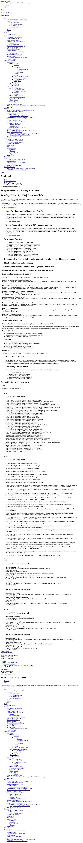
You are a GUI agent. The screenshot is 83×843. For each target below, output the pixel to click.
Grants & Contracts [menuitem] (15, 124)
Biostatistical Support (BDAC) (18, 798)
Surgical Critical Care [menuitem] (15, 98)
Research (16, 744)
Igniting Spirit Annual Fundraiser (15, 813)
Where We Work (11, 819)
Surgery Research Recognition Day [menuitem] (16, 159)
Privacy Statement (68, 685)
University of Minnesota (16, 685)
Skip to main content (6, 1)
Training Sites (17, 752)
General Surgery (14, 734)
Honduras (12, 820)
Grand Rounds (11, 835)
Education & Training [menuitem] (9, 60)
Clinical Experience (19, 750)
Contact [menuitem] (9, 30)
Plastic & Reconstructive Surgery (15, 723)
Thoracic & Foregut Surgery (14, 725)
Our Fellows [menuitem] (17, 92)
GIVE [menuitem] (8, 28)
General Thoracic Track (20, 762)
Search (3, 10)
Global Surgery (8, 809)
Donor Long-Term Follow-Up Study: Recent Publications (25, 804)
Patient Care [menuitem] (7, 156)
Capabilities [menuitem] (13, 114)
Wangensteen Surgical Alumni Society (17, 690)
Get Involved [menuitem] (10, 145)
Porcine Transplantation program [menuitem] (18, 57)
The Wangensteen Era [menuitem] (16, 24)
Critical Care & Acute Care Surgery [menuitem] (16, 46)
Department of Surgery (6, 12)
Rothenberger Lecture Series (14, 836)
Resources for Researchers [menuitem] (14, 123)
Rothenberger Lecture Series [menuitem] (14, 165)
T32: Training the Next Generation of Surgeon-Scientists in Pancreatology (26, 776)
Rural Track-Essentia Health (21, 747)
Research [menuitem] (16, 73)
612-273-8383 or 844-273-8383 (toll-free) (22, 665)
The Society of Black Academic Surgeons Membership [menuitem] (21, 168)
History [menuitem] (9, 21)
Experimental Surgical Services (15, 784)
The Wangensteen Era (16, 695)
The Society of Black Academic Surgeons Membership (21, 839)
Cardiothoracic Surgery (13, 709)
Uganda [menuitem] (12, 154)
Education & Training (9, 731)
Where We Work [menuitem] (11, 148)
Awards (16, 746)
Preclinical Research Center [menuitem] (14, 120)
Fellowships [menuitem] (10, 86)
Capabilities (13, 785)
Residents (16, 736)
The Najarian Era (14, 696)
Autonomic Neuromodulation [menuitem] (14, 37)
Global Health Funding (13, 814)
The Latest (10, 817)
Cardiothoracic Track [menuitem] (19, 89)
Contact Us (3, 661)
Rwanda (12, 822)
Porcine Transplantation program (18, 728)
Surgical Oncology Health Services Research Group (20, 781)
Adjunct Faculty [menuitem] (11, 34)
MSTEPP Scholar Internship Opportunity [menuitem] (17, 170)
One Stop (6, 5)
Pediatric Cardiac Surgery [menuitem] (13, 49)
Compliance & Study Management (19, 787)
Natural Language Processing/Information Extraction (20, 788)
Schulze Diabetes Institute (13, 800)
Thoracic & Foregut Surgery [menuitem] (14, 54)
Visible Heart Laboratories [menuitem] (14, 136)
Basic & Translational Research (15, 782)
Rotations (19, 739)
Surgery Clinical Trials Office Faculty (20, 806)
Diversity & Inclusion (9, 838)
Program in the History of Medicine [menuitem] (16, 121)
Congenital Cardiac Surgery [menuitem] (17, 97)
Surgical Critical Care (15, 769)
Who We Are (10, 826)
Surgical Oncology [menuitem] (12, 53)
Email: (2, 664)
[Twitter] (6, 667)
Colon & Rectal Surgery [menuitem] (13, 40)
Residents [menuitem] (16, 65)
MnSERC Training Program (14, 775)
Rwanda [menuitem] (12, 151)
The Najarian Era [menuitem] (14, 25)
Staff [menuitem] (8, 31)
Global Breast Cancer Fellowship (15, 810)
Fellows (16, 774)
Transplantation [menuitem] (11, 56)
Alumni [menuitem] (12, 43)
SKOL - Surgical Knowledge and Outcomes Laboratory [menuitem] (21, 130)
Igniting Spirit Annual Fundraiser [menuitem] (15, 142)
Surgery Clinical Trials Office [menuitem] (14, 132)
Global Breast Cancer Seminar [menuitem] (15, 140)
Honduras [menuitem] (12, 149)
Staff (8, 702)
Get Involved (10, 816)
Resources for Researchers (14, 794)
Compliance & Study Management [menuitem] (19, 116)
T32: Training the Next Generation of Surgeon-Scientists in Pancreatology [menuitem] (26, 105)
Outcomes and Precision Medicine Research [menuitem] (18, 119)
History (9, 692)
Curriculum (16, 737)
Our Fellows (17, 763)
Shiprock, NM (14, 823)
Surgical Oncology (12, 724)
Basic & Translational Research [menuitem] (15, 111)
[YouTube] (7, 667)
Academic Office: (5, 662)
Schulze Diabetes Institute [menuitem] (13, 129)
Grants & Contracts (15, 795)
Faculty (6, 704)
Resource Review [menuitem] (14, 126)
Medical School (5, 15)
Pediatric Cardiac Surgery (13, 720)
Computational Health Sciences (15, 712)
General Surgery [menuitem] (14, 63)
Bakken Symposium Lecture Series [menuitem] (16, 162)
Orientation (20, 743)
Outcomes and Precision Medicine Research (18, 790)
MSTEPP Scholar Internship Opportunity (17, 841)
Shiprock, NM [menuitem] (14, 152)
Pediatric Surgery (11, 721)
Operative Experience (22, 740)
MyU (5, 7)
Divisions (6, 707)
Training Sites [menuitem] (17, 81)
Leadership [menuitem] (20, 70)
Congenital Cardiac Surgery (17, 768)
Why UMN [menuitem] (10, 107)
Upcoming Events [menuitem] (11, 161)
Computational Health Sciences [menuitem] (15, 41)
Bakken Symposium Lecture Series (16, 833)
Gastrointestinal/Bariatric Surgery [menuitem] (15, 47)
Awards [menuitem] (16, 75)
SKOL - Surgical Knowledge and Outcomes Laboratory (21, 801)
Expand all (3, 385)
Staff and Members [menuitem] (15, 44)
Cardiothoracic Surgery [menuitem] (13, 38)
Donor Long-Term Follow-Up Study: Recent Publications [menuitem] (25, 133)
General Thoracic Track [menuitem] (20, 91)
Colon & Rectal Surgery (13, 711)
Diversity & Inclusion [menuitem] (9, 167)
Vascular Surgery (11, 730)
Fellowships (10, 758)
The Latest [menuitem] (10, 146)
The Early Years (14, 693)
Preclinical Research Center (14, 791)
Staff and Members (15, 715)
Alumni (12, 714)
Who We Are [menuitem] (10, 155)
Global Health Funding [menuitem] (13, 143)
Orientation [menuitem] (20, 72)
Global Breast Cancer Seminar (15, 811)
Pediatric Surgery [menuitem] (11, 50)
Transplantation (11, 727)
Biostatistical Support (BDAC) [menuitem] (18, 127)
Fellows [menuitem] (16, 102)
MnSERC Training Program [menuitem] (14, 104)
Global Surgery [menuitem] (8, 137)
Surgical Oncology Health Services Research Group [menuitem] (20, 110)
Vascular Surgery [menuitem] (11, 59)
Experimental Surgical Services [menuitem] (15, 113)
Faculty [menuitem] (6, 33)
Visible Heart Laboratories (14, 807)
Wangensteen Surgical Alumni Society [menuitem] (17, 19)
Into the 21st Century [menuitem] (15, 27)
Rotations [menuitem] (19, 68)
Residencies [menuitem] (10, 62)
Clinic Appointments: (6, 665)
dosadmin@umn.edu (9, 664)
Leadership (20, 742)
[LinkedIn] (9, 667)
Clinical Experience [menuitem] (19, 79)
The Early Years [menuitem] (14, 22)
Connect (3, 667)
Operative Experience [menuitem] (22, 69)
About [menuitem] (5, 18)
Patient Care (7, 828)
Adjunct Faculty (11, 705)
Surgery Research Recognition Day (16, 830)
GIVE (8, 699)
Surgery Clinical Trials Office (14, 803)
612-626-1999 (13, 662)
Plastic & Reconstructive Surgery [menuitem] (15, 51)
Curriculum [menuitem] (16, 66)
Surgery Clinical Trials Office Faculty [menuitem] (20, 135)
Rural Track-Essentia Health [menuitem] (21, 76)
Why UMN (10, 778)
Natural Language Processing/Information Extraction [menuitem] (20, 117)
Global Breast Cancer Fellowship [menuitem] (15, 139)
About (5, 689)
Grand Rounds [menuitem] (11, 164)
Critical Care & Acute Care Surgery (16, 717)
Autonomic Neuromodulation (14, 708)
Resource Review (14, 797)
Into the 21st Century (15, 698)
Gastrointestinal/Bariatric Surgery (15, 718)
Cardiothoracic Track (19, 760)
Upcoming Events (11, 832)
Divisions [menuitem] (6, 35)
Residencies (10, 733)
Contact (9, 701)
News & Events (8, 182)
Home (5, 179)
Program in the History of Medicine (16, 793)
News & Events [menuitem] (8, 158)
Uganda (12, 825)
